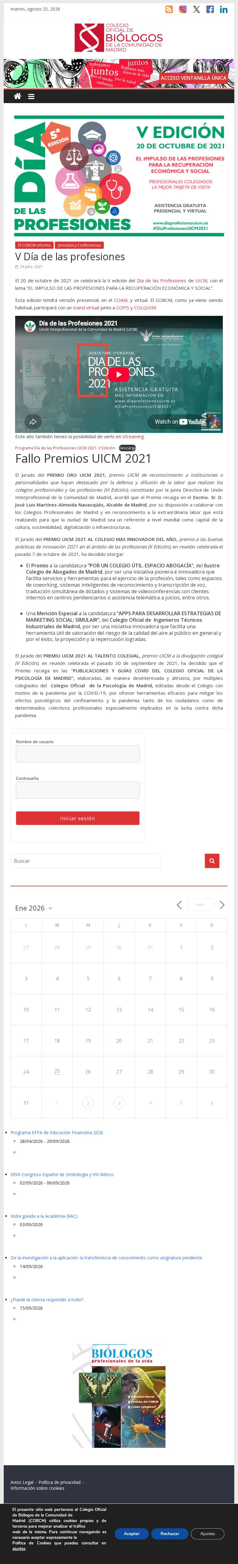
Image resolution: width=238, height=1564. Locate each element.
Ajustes (207, 1534)
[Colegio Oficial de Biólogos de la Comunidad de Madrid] (119, 26)
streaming (133, 436)
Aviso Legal (22, 1482)
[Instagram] (180, 12)
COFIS (122, 307)
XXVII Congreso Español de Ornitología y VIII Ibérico (62, 1174)
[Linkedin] (220, 12)
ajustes (18, 1549)
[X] (193, 12)
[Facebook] (207, 12)
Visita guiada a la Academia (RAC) (44, 1216)
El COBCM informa (34, 245)
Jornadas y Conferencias (79, 245)
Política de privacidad (59, 1482)
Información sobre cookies (37, 1488)
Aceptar (131, 1534)
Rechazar (170, 1534)
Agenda (20, 882)
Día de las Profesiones (161, 280)
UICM (201, 280)
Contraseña (27, 778)
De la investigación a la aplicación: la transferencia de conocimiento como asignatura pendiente (106, 1258)
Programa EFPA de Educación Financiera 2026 (57, 1132)
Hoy (200, 904)
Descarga (127, 448)
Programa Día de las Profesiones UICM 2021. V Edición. (65, 448)
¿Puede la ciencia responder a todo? (47, 1300)
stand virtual (86, 307)
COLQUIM (145, 307)
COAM (120, 300)
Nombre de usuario (35, 741)
